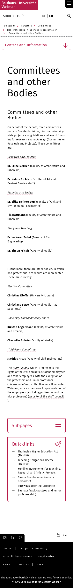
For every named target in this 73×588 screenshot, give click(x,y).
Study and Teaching (19, 228)
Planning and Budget (20, 192)
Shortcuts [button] (11, 16)
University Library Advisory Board (28, 318)
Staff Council (21, 368)
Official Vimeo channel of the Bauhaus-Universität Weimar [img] (20, 538)
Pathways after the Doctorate (36, 486)
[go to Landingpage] (19, 5)
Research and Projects (21, 157)
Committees (44, 26)
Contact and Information (26, 45)
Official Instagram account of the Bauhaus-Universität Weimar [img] (4, 538)
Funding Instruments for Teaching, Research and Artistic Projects (39, 470)
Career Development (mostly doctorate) (36, 479)
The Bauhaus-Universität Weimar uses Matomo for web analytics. (36, 577)
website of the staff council (46, 396)
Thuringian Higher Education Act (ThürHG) (38, 453)
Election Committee (19, 286)
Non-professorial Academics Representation (32, 30)
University (9, 26)
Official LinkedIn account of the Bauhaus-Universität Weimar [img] (12, 538)
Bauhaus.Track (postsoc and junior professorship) (39, 492)
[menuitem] (44, 16)
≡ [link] (69, 3)
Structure (26, 26)
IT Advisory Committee (21, 349)
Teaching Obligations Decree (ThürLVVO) (36, 462)
